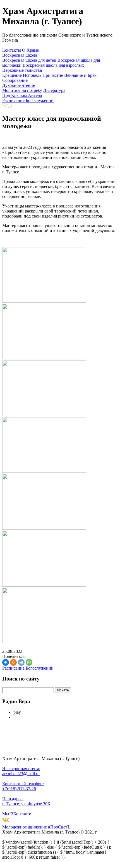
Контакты (11, 50)
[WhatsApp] (29, 662)
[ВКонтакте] (5, 662)
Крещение (12, 75)
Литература (54, 90)
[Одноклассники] (13, 662)
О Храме (30, 50)
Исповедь (32, 75)
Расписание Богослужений (28, 100)
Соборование (15, 80)
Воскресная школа (19, 55)
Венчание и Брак (80, 75)
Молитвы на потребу (22, 90)
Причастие (52, 75)
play (17, 712)
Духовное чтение (18, 85)
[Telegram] (21, 662)
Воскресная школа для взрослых (53, 65)
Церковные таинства (22, 70)
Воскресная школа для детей (29, 60)
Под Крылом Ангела (22, 95)
